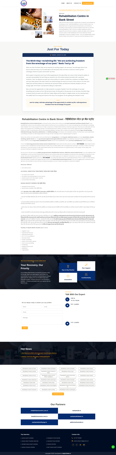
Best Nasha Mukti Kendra (54, 447)
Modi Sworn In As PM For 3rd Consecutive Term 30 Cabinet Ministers (39, 353)
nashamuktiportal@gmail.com (81, 441)
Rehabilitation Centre (53, 438)
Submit (25, 328)
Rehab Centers (51, 444)
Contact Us (77, 3)
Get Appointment (88, 3)
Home (62, 3)
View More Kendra (58, 394)
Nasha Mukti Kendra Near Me (30, 441)
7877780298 (111, 78)
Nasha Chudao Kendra (28, 447)
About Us (69, 3)
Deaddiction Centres (53, 441)
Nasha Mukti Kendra (27, 438)
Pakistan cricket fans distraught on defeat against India (36, 356)
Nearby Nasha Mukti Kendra (30, 444)
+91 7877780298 (75, 300)
